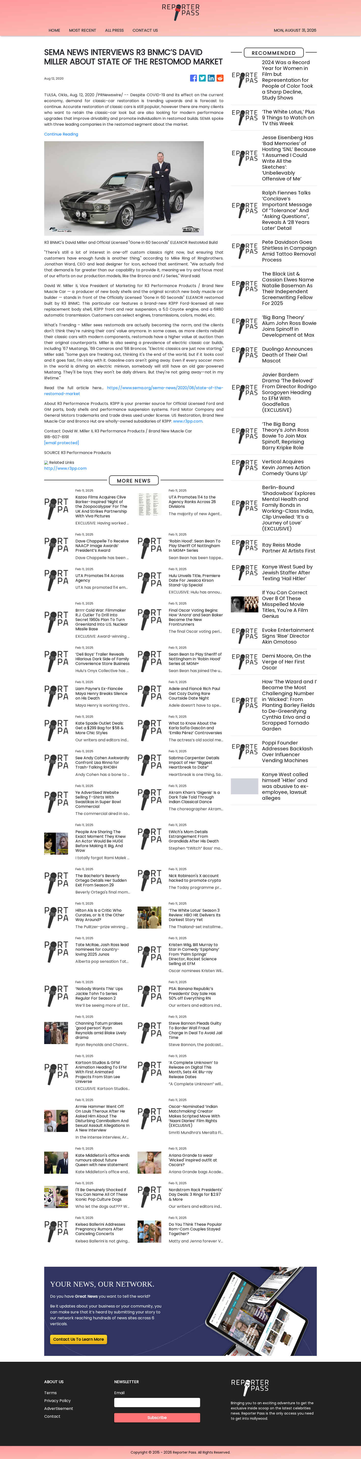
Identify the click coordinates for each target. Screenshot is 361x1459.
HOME (54, 30)
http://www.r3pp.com (65, 468)
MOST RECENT (82, 30)
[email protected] (61, 443)
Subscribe (157, 1417)
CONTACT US (145, 30)
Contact (52, 1416)
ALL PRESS (114, 30)
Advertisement (58, 1408)
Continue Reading (61, 134)
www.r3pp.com (187, 421)
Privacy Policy (57, 1401)
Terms (50, 1393)
